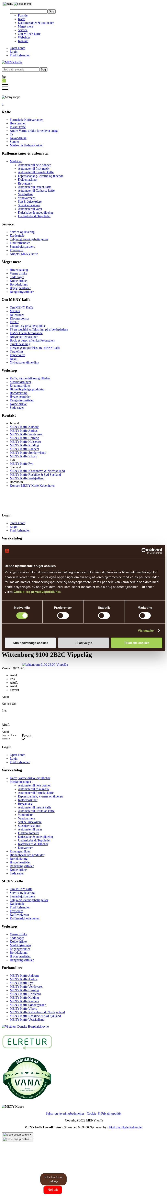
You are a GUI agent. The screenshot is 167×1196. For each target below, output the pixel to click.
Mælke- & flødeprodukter (26, 145)
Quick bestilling (20, 344)
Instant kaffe (18, 127)
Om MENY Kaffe (21, 307)
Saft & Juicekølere (30, 201)
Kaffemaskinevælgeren (25, 918)
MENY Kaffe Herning (24, 438)
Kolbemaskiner (27, 179)
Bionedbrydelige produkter (27, 389)
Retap (13, 358)
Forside (22, 15)
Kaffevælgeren (19, 914)
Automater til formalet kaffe (36, 172)
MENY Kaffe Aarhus (23, 430)
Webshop (24, 37)
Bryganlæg (25, 183)
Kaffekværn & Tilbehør (33, 844)
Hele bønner (18, 123)
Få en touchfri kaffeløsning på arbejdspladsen (39, 329)
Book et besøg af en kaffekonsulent (32, 340)
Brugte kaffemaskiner (23, 336)
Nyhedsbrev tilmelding (24, 362)
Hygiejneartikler (20, 288)
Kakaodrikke (18, 138)
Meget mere (25, 26)
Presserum (16, 250)
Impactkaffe (17, 355)
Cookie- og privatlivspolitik (27, 325)
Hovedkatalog (19, 269)
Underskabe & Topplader (34, 216)
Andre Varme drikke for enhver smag (34, 130)
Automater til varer (30, 209)
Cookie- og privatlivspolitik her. (37, 591)
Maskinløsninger (20, 382)
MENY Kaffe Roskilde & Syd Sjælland (35, 474)
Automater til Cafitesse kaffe (36, 190)
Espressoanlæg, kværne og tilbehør (40, 176)
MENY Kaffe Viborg (23, 456)
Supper (14, 141)
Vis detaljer (146, 630)
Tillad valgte (83, 643)
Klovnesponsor (19, 318)
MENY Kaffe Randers (24, 449)
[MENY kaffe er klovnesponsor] (25, 1026)
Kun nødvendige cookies (30, 643)
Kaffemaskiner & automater (36, 22)
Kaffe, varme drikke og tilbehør (30, 378)
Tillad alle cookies (136, 643)
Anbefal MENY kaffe (24, 254)
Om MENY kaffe (29, 33)
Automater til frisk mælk (33, 168)
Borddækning (18, 284)
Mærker (15, 311)
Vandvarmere (26, 198)
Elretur (14, 322)
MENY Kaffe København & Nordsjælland (37, 471)
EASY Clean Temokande (26, 333)
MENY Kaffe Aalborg (24, 427)
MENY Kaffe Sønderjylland (28, 452)
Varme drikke (18, 273)
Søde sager (17, 277)
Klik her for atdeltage (53, 1179)
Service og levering (22, 232)
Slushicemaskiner (29, 205)
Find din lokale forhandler (126, 1127)
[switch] (63, 615)
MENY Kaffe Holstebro (25, 441)
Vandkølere (25, 194)
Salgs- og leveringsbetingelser (29, 239)
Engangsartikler (20, 385)
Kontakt (23, 41)
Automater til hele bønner (34, 165)
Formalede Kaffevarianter (26, 119)
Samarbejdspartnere (22, 246)
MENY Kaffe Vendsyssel (26, 434)
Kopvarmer (25, 847)
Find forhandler (20, 55)
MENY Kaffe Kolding (24, 445)
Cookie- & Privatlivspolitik (104, 1113)
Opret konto (17, 48)
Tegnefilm (16, 351)
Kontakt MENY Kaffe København (32, 485)
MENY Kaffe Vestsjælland (27, 478)
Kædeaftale (17, 235)
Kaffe (21, 19)
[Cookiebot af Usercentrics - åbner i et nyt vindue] (144, 551)
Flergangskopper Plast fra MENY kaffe (35, 347)
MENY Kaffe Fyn (21, 463)
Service (22, 30)
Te (11, 134)
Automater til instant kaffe (34, 187)
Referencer (17, 314)
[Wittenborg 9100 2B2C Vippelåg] (45, 664)
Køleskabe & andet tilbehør (35, 212)
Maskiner (16, 161)
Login (14, 51)
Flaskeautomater (28, 833)
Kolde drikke (18, 280)
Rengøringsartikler (22, 291)
